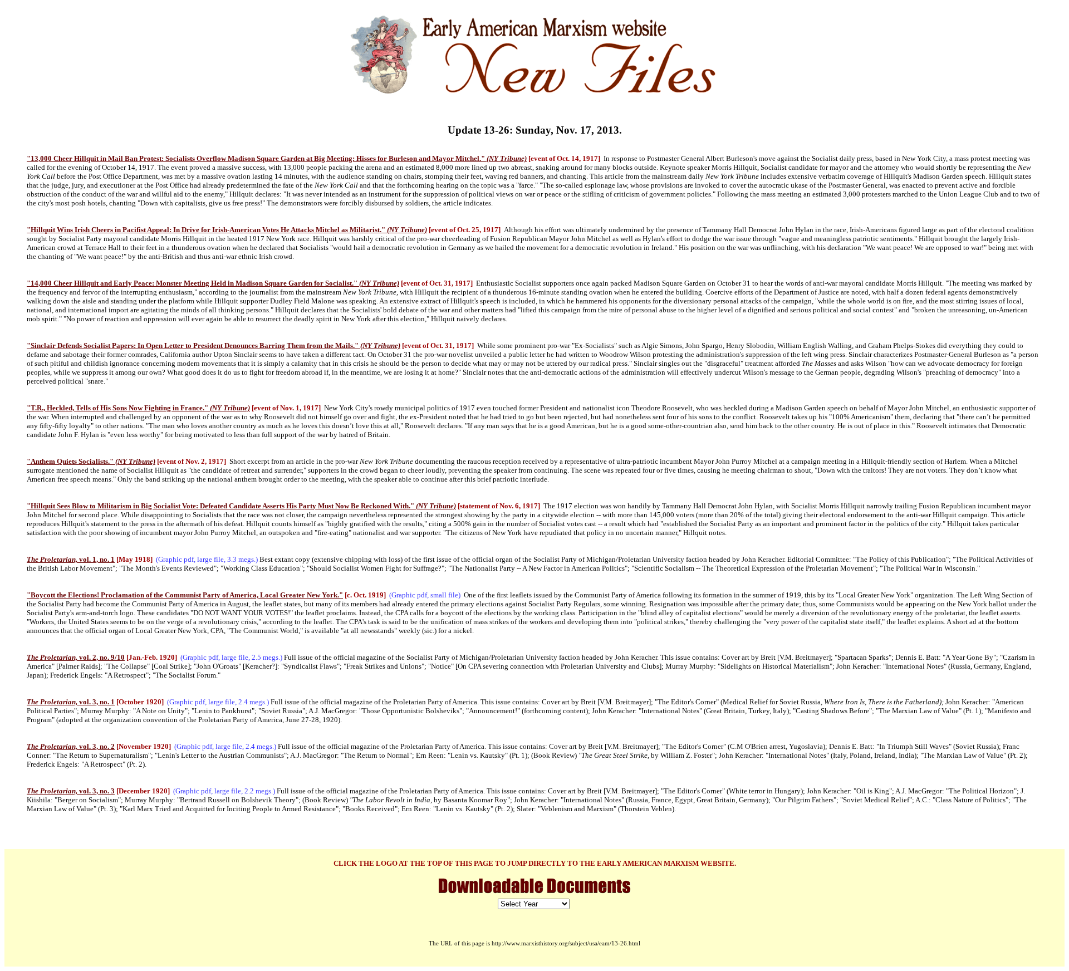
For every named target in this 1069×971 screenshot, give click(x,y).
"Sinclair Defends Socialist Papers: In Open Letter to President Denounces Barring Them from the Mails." (213, 345)
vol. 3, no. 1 (71, 702)
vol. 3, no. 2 (71, 746)
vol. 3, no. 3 (71, 791)
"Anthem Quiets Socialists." (91, 461)
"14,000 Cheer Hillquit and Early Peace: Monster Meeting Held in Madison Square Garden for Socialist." (213, 283)
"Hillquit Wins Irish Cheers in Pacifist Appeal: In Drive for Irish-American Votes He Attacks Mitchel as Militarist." (227, 229)
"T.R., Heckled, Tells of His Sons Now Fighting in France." (138, 408)
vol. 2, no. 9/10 (76, 657)
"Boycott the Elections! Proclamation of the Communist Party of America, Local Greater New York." (185, 595)
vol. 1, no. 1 (71, 559)
